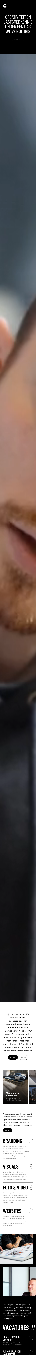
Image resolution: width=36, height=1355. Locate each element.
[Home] (5, 6)
